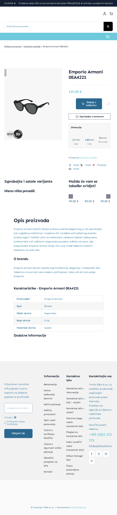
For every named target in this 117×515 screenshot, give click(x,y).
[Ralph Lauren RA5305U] (74, 193)
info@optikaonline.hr (100, 446)
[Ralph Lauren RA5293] (89, 193)
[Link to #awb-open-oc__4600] (108, 37)
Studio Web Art (78, 507)
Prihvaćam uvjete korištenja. (16, 422)
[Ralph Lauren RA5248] (105, 193)
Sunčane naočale (32, 46)
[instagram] (106, 454)
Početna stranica (12, 46)
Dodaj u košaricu (91, 104)
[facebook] (92, 454)
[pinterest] (92, 461)
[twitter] (99, 454)
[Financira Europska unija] (101, 467)
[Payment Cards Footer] (58, 495)
